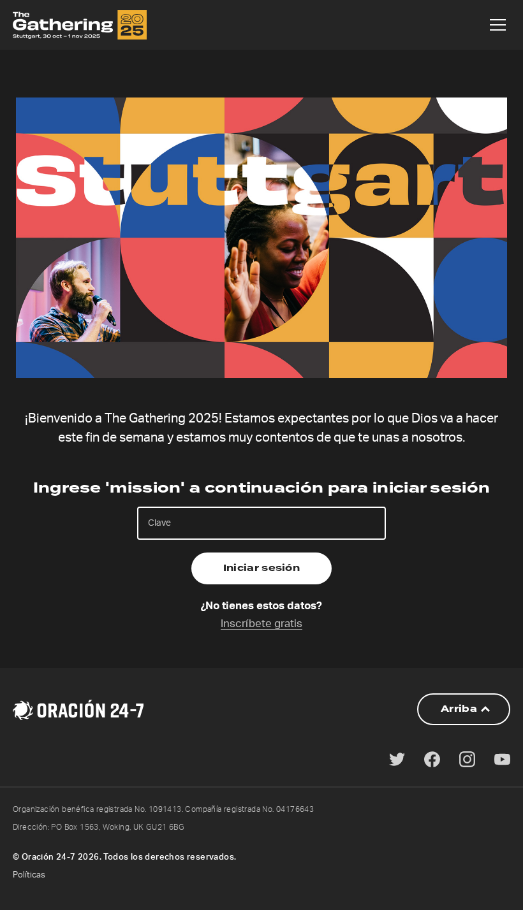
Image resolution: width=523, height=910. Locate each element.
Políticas (29, 875)
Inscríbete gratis (261, 623)
